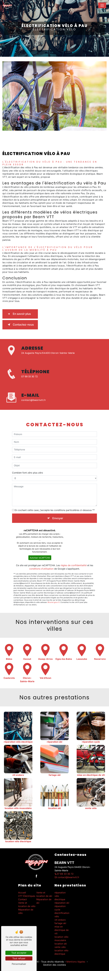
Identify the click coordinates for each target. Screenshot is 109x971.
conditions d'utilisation (41, 568)
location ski (60, 943)
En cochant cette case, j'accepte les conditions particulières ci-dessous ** (55, 510)
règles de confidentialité (74, 565)
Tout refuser (18, 958)
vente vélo (60, 947)
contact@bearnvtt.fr (33, 400)
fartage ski (60, 923)
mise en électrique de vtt (61, 930)
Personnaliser (19, 963)
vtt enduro (60, 919)
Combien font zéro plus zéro (27, 472)
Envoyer (57, 518)
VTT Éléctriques (26, 896)
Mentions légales (75, 961)
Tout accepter (18, 952)
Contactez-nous (23, 324)
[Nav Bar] (102, 5)
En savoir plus (22, 313)
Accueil (22, 892)
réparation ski (61, 902)
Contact (22, 899)
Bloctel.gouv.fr (54, 602)
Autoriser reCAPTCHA (40, 557)
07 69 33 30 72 (29, 376)
